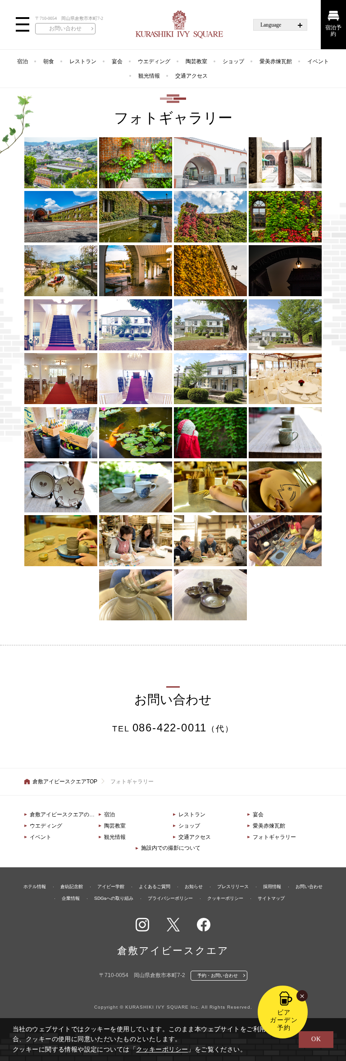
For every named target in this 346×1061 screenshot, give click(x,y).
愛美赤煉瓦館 (276, 61)
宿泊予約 (333, 30)
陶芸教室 (196, 61)
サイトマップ (271, 898)
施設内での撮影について (170, 848)
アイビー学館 (110, 886)
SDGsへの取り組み (113, 898)
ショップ (233, 61)
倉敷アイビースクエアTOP (64, 781)
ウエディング (154, 61)
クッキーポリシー (225, 898)
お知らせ (194, 886)
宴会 (117, 61)
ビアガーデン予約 (284, 1020)
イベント (318, 61)
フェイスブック (203, 924)
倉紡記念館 (71, 886)
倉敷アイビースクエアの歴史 (64, 814)
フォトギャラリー (274, 837)
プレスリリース (233, 886)
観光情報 (149, 76)
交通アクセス (191, 76)
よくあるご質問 (154, 886)
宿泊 (22, 61)
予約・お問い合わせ (217, 975)
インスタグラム (142, 924)
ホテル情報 (34, 886)
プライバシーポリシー (170, 898)
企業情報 (71, 898)
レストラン (82, 61)
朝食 (48, 61)
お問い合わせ (65, 28)
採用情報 (272, 886)
